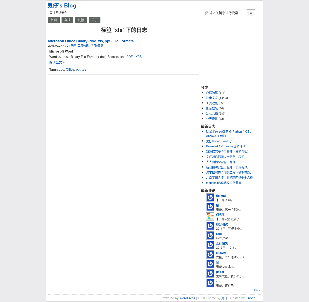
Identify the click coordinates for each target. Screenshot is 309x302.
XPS (138, 56)
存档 (67, 19)
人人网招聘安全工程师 (220, 162)
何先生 (220, 214)
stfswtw (221, 252)
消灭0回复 (97, 45)
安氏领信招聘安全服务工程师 (225, 156)
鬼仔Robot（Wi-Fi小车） (222, 141)
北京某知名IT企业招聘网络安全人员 (229, 177)
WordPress (187, 298)
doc (61, 69)
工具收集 (83, 45)
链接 (81, 19)
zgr (218, 281)
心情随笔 (212, 92)
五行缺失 (222, 243)
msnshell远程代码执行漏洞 (223, 182)
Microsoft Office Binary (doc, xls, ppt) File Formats (91, 40)
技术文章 (212, 98)
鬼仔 (73, 45)
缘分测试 (222, 224)
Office (70, 69)
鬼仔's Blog (61, 5)
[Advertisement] (229, 54)
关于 (94, 19)
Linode (250, 298)
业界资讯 (212, 118)
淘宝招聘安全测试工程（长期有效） (229, 172)
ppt (78, 69)
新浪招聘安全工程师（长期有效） (228, 151)
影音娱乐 (212, 108)
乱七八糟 (212, 113)
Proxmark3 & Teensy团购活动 (225, 146)
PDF (129, 56)
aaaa (219, 233)
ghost (220, 271)
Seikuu (221, 195)
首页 (54, 19)
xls (84, 69)
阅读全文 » (57, 62)
